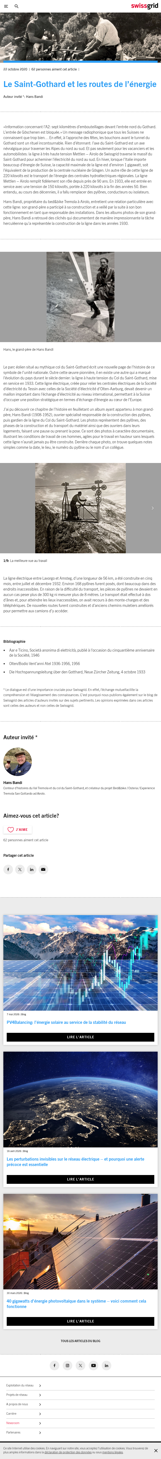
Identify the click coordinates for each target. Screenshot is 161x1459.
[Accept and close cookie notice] (156, 1450)
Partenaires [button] (13, 1432)
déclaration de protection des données (68, 1452)
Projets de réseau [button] (16, 1395)
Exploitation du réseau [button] (20, 1385)
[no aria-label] (8, 869)
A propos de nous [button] (17, 1404)
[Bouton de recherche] (16, 6)
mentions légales (112, 1452)
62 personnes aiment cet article (54, 69)
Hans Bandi (34, 96)
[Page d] (144, 6)
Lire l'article (80, 1037)
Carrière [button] (11, 1413)
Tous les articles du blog (80, 1341)
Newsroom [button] (12, 1423)
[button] (153, 508)
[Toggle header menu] (6, 6)
